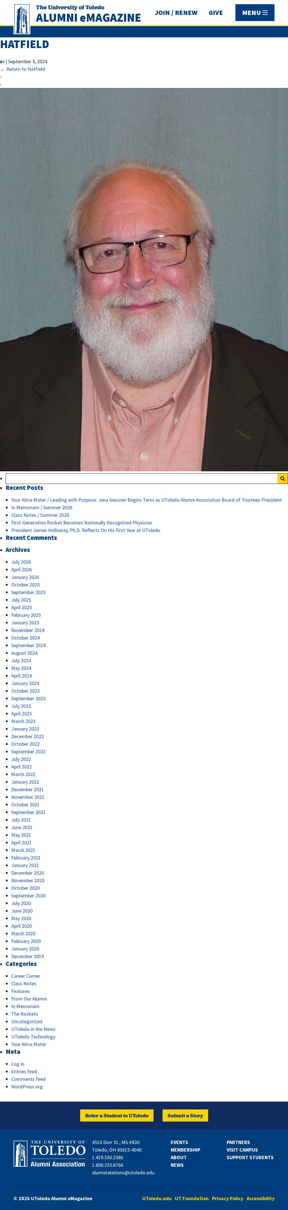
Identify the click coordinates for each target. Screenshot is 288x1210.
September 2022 (28, 751)
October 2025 (25, 584)
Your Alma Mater (28, 1044)
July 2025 (21, 600)
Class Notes (23, 983)
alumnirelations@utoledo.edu (123, 1172)
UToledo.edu (157, 1198)
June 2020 (22, 911)
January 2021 (25, 865)
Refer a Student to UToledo (116, 1115)
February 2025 (26, 615)
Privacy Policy (227, 1198)
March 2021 (23, 850)
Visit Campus (242, 1150)
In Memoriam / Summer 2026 (41, 507)
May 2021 (21, 835)
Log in (17, 1064)
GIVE (216, 12)
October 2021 (25, 804)
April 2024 (21, 675)
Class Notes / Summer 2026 (40, 515)
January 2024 (25, 683)
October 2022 (25, 744)
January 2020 (25, 948)
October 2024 (25, 637)
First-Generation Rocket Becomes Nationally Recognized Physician (81, 522)
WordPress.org (27, 1086)
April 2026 (21, 569)
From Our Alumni (29, 998)
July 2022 (21, 759)
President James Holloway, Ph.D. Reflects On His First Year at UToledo (85, 530)
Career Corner (25, 976)
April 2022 (21, 766)
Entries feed (24, 1071)
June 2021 (22, 827)
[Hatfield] (144, 469)
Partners (238, 1142)
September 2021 (28, 812)
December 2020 (27, 873)
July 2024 (21, 660)
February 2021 (26, 857)
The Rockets (24, 1014)
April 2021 (21, 842)
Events (179, 1142)
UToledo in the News (33, 1029)
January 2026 (25, 577)
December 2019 (27, 956)
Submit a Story (185, 1115)
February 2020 (26, 941)
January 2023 (25, 728)
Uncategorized (26, 1021)
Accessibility (260, 1198)
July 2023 (21, 706)
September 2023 (28, 698)
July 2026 (21, 562)
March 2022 (23, 774)
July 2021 (21, 819)
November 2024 (27, 630)
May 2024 (21, 668)
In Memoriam (25, 1006)
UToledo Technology (33, 1036)
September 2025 (28, 592)
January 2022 (25, 782)
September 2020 (28, 895)
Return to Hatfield (22, 69)
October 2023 (25, 691)
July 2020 (21, 903)
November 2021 (27, 797)
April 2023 (21, 713)
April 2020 (21, 926)
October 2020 (25, 888)
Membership (185, 1150)
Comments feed (28, 1079)
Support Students (250, 1157)
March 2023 (23, 721)
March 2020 (23, 933)
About (179, 1157)
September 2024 (28, 645)
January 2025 (25, 622)
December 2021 (27, 789)
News (177, 1165)
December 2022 (27, 736)
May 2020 (21, 918)
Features (20, 991)
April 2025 (21, 607)
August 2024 (24, 653)
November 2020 (27, 880)
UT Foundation (192, 1198)
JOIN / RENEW (176, 12)
